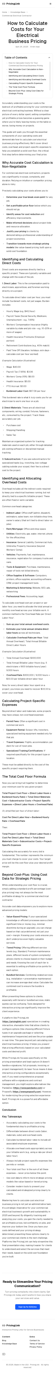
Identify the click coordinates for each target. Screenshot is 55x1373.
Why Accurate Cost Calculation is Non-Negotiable (26, 70)
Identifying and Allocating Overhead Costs (27, 79)
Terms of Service (37, 1344)
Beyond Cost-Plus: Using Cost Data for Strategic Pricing (26, 92)
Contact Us (35, 1340)
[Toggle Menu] (50, 3)
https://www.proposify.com (27, 1091)
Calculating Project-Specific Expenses (26, 83)
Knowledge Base (9, 1344)
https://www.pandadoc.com (28, 1088)
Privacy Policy (36, 1347)
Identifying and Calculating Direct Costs (26, 76)
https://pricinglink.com (14, 1021)
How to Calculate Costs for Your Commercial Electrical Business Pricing (26, 64)
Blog (4, 1340)
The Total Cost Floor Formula (22, 87)
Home (4, 12)
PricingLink (13, 1325)
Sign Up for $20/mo (27, 1307)
